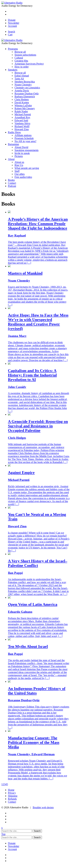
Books (11, 180)
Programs (13, 48)
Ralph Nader (21, 111)
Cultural (19, 57)
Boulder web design (43, 807)
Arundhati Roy (22, 117)
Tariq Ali (19, 78)
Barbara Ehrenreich (25, 96)
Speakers (12, 69)
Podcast (12, 186)
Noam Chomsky (23, 84)
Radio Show (14, 132)
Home (11, 789)
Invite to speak (22, 153)
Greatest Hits (21, 60)
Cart (10, 34)
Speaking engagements (26, 150)
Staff (17, 171)
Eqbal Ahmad (22, 75)
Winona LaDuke (23, 105)
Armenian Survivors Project (29, 63)
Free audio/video (23, 177)
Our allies (20, 174)
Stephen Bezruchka (25, 81)
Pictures (19, 156)
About (11, 159)
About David (21, 147)
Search (11, 31)
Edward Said (21, 120)
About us (19, 162)
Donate (12, 20)
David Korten (22, 102)
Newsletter (13, 23)
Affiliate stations (23, 135)
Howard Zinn (22, 129)
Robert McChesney (25, 108)
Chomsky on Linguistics (27, 87)
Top (3, 834)
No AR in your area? (25, 141)
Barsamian (13, 144)
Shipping (12, 795)
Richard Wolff (22, 126)
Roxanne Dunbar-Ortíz (27, 93)
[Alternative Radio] (11, 2)
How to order (22, 66)
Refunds (12, 798)
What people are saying (27, 168)
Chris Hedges (22, 99)
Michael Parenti (23, 114)
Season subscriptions (25, 54)
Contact (12, 183)
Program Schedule (24, 138)
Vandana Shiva (22, 123)
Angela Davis (22, 90)
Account (12, 26)
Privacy (12, 792)
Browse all (20, 51)
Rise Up (19, 165)
